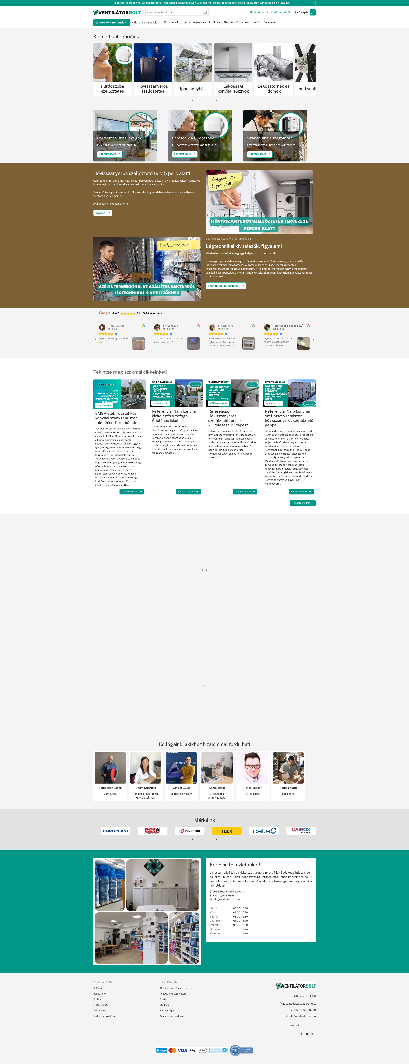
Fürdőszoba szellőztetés (112, 89)
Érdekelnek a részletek (223, 285)
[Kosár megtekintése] (313, 12)
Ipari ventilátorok (313, 88)
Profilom (97, 999)
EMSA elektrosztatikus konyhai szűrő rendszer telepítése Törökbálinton (117, 418)
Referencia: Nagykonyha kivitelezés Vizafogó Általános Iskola (174, 416)
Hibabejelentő (100, 1005)
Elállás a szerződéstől (104, 1016)
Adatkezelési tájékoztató (173, 993)
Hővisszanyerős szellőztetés (153, 89)
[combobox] (177, 12)
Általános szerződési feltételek (176, 988)
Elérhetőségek (167, 1010)
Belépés (97, 988)
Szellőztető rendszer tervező (241, 22)
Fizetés (163, 999)
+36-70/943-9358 (280, 12)
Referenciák (171, 22)
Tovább (100, 213)
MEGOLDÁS (107, 154)
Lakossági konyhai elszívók (233, 89)
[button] (313, 339)
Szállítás (164, 1005)
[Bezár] (314, 3)
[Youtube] (307, 1034)
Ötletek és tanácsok (144, 22)
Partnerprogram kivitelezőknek (201, 22)
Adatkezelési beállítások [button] (172, 1016)
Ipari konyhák (193, 88)
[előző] (193, 100)
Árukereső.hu (295, 1025)
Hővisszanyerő (219, 403)
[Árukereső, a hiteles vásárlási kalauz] (241, 1050)
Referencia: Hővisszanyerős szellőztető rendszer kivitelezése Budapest (228, 418)
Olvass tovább (130, 491)
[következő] (215, 100)
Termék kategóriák (112, 22)
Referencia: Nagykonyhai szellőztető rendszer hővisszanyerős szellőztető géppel (289, 418)
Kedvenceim (99, 1010)
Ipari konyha (105, 405)
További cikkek (301, 503)
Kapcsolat (270, 22)
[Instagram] (313, 1034)
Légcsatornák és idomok (273, 89)
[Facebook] (301, 1034)
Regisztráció (100, 993)
